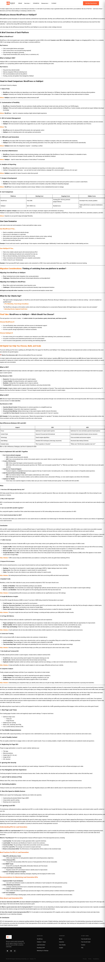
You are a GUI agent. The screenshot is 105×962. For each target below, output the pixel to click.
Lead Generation (41, 945)
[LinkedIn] (7, 951)
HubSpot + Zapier (41, 942)
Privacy (85, 958)
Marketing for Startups (42, 950)
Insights (61, 947)
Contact (53, 3)
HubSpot (32, 15)
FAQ (82, 947)
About (20, 3)
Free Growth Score (86, 939)
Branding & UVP (41, 947)
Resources (44, 3)
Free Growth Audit (85, 942)
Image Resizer (10, 720)
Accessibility (96, 958)
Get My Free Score (91, 3)
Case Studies (62, 945)
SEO (1, 565)
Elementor (50, 92)
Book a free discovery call (9, 355)
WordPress (21, 15)
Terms (89, 958)
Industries (36, 3)
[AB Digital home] (10, 3)
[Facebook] (11, 951)
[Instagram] (14, 951)
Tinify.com (9, 718)
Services (26, 3)
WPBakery (57, 92)
